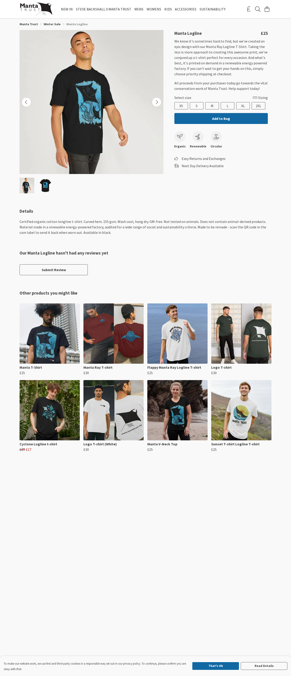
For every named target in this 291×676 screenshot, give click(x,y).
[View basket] (266, 9)
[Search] (257, 9)
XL (243, 105)
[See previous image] (26, 102)
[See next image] (156, 102)
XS (181, 105)
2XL (258, 105)
